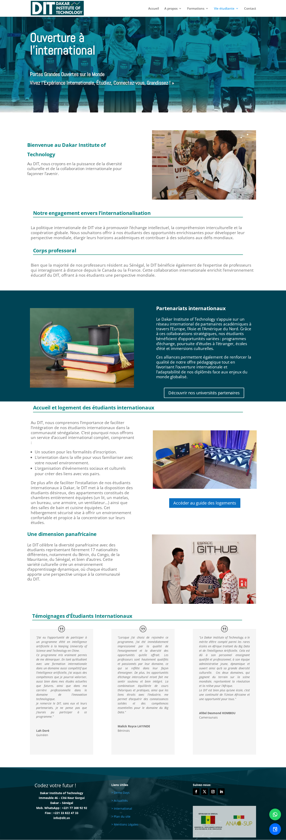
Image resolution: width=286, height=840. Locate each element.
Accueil (153, 8)
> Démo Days (120, 793)
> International (121, 808)
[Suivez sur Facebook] (196, 791)
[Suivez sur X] (204, 791)
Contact (250, 8)
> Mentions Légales (124, 824)
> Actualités (119, 801)
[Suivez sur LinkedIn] (221, 791)
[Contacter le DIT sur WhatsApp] (275, 814)
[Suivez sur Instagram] (213, 791)
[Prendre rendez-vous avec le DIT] (275, 829)
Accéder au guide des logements (204, 503)
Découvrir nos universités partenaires (204, 392)
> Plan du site (120, 816)
